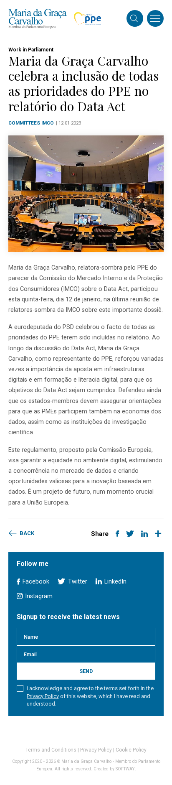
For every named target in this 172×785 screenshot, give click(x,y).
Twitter (76, 581)
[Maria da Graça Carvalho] (37, 18)
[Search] (134, 19)
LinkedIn (114, 581)
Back (26, 533)
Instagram (38, 596)
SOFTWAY (125, 769)
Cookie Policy (131, 750)
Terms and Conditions (50, 750)
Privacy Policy (43, 696)
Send (86, 671)
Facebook (35, 581)
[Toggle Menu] (155, 18)
